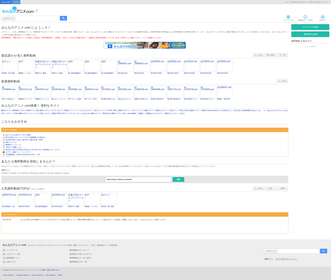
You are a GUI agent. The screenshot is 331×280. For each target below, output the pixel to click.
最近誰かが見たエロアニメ (81, 254)
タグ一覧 (282, 55)
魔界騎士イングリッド (13, 145)
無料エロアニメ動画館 (9, 110)
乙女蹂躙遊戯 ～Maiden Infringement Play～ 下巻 (22, 154)
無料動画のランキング (79, 250)
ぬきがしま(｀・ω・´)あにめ (262, 110)
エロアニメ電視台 (163, 113)
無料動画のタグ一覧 (78, 262)
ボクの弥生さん (9, 99)
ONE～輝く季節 (9, 73)
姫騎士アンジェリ (26, 99)
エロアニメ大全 (177, 113)
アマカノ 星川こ (92, 99)
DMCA (60, 275)
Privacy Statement (37, 275)
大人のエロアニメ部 (88, 110)
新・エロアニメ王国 (9, 113)
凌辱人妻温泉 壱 (174, 99)
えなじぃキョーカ (59, 99)
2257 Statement (50, 275)
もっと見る (258, 55)
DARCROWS (190, 73)
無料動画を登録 (310, 34)
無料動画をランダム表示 (80, 258)
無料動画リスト (13, 258)
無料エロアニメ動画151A (100, 113)
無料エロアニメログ (47, 110)
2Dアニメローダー (69, 113)
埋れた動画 (270, 55)
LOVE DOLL (112, 110)
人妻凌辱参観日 (75, 73)
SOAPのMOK (157, 73)
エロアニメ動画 (62, 110)
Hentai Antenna (212, 110)
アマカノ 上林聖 (75, 99)
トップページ (12, 250)
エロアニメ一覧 (13, 254)
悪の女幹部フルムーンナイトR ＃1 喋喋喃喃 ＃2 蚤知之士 (25, 137)
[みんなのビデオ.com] (145, 48)
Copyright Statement (22, 275)
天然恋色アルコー (192, 99)
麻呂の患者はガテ (142, 99)
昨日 (270, 188)
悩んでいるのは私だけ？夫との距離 (17, 135)
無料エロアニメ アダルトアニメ (131, 110)
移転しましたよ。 (11, 142)
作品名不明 (123, 73)
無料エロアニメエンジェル (29, 113)
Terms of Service (8, 275)
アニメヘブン (75, 110)
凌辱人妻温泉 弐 (158, 99)
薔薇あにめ (150, 113)
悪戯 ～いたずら (25, 73)
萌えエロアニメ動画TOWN (51, 113)
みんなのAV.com (286, 258)
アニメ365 (178, 110)
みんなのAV (6, 2)
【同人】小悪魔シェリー (13, 147)
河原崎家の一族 (9, 206)
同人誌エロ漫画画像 (242, 110)
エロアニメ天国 (167, 110)
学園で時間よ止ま (109, 99)
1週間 (282, 188)
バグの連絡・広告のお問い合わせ (49, 270)
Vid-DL (186, 110)
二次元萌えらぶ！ (226, 110)
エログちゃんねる (281, 110)
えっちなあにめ (84, 113)
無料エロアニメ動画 (152, 110)
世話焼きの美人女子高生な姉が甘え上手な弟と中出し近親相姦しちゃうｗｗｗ (32, 150)
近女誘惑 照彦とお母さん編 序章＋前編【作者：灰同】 (24, 140)
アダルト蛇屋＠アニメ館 (29, 110)
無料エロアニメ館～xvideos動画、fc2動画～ (128, 113)
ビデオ (16, 2)
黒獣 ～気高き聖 (224, 99)
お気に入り (11, 262)
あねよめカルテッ (125, 99)
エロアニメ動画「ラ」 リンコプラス (18, 152)
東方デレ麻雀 (41, 73)
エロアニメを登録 (310, 27)
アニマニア (102, 110)
